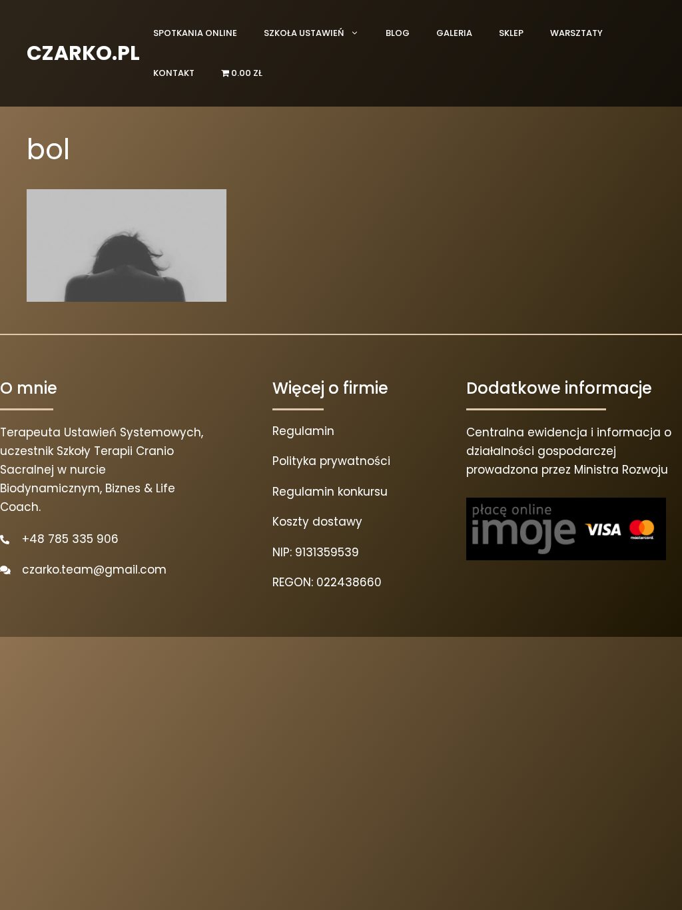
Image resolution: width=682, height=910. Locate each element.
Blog (398, 33)
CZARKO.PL (83, 53)
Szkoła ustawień (304, 33)
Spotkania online (195, 33)
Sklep (511, 33)
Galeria (454, 33)
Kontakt (173, 73)
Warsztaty (576, 33)
